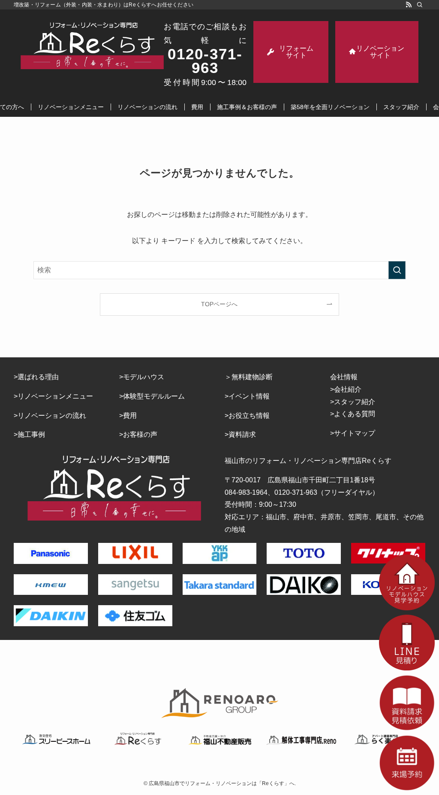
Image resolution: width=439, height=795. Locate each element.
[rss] (408, 4)
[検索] (419, 4)
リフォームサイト (296, 52)
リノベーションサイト (380, 52)
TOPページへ (219, 304)
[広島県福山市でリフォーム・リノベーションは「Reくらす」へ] (92, 45)
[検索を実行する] (397, 270)
